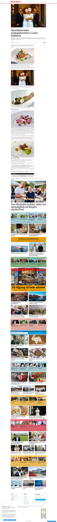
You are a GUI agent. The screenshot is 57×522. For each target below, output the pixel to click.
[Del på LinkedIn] (44, 42)
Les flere (28, 222)
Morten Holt (12, 499)
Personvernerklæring (27, 502)
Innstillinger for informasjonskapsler (51, 521)
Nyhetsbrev (41, 1)
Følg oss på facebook (27, 503)
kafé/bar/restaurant (18, 178)
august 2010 (13, 178)
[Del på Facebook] (43, 42)
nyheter (29, 178)
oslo (26, 178)
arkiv (40, 178)
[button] (12, 217)
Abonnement (29, 1)
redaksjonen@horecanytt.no (14, 497)
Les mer (26, 507)
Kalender (25, 499)
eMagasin (44, 1)
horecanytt (33, 178)
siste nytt (23, 178)
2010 (42, 178)
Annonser (35, 1)
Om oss (38, 1)
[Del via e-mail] (45, 42)
